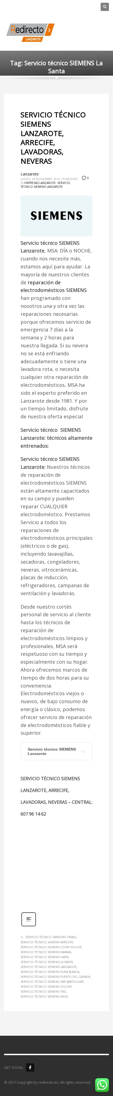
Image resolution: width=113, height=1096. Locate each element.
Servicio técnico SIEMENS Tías (43, 991)
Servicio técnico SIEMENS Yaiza (44, 996)
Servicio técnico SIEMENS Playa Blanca (50, 972)
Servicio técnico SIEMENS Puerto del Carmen (55, 977)
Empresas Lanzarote (40, 183)
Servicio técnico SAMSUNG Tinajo (51, 937)
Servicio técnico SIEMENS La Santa (47, 962)
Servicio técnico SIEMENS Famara (46, 952)
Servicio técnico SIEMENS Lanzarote (52, 751)
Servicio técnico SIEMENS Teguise (46, 987)
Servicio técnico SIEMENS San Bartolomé (52, 982)
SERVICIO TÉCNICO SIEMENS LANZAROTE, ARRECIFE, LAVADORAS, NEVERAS (53, 138)
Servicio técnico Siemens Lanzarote (45, 185)
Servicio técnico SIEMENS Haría (45, 957)
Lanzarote (30, 174)
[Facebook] (30, 1067)
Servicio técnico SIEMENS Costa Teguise (51, 947)
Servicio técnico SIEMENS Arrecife (47, 942)
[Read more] (29, 925)
